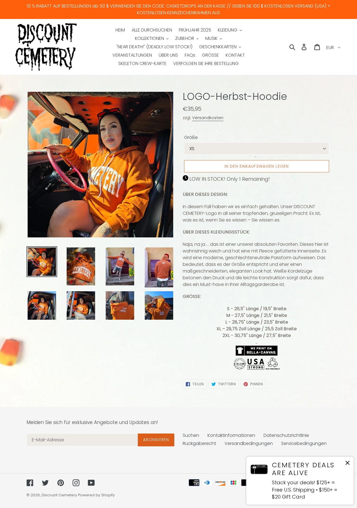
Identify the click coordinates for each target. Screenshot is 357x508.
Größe (191, 137)
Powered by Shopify (96, 495)
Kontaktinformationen (231, 435)
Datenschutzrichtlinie (286, 435)
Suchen (191, 435)
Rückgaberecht (199, 443)
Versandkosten (207, 118)
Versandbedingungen (249, 443)
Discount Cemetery (59, 495)
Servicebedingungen (304, 443)
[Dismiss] (347, 463)
